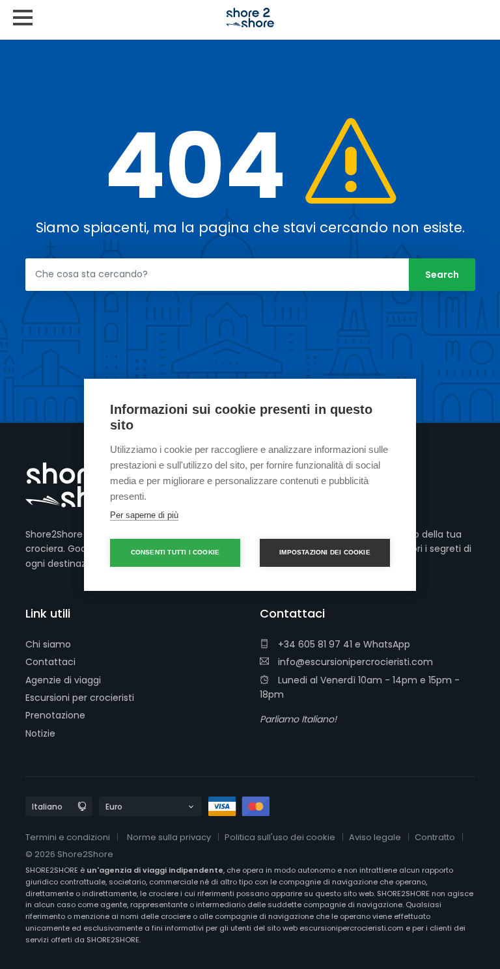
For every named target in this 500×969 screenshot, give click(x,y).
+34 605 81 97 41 (313, 644)
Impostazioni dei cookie (324, 552)
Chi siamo (48, 644)
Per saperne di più (144, 515)
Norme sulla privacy (169, 837)
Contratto (435, 837)
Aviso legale (375, 837)
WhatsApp (386, 644)
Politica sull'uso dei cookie (280, 837)
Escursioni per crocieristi (79, 697)
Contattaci (50, 661)
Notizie (40, 733)
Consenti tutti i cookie (175, 552)
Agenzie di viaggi (63, 680)
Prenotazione (55, 715)
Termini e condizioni (67, 837)
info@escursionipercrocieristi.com (354, 661)
